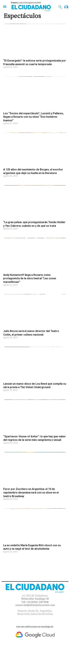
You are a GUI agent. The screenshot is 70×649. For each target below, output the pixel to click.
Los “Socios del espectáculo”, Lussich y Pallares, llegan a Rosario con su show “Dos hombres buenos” (33, 117)
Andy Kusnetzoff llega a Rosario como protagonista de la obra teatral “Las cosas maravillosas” (29, 278)
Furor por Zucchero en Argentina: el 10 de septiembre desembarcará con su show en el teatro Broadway (31, 492)
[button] (4, 6)
